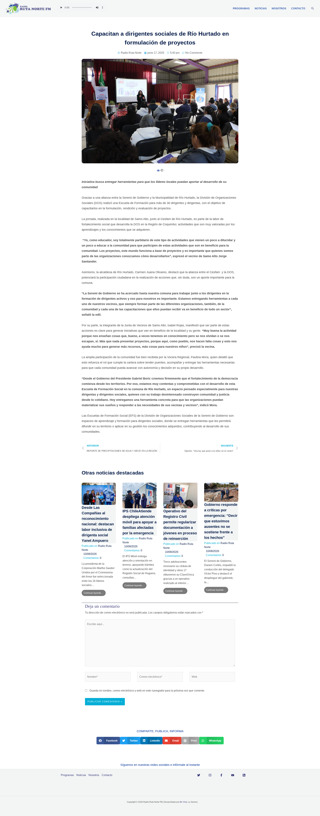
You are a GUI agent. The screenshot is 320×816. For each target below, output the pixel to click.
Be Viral (183, 802)
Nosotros (279, 8)
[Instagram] (210, 775)
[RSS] (244, 775)
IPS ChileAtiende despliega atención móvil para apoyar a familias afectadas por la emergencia (139, 522)
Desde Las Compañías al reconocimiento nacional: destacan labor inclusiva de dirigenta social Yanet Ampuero (98, 524)
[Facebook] (221, 775)
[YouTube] (232, 775)
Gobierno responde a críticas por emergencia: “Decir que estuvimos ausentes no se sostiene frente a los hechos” (221, 521)
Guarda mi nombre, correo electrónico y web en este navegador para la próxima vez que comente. (147, 690)
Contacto (298, 8)
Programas (241, 8)
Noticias (261, 8)
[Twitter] (198, 775)
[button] (312, 8)
